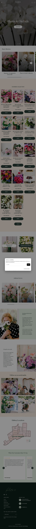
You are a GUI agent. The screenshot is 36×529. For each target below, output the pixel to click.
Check (28, 264)
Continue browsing (26, 268)
